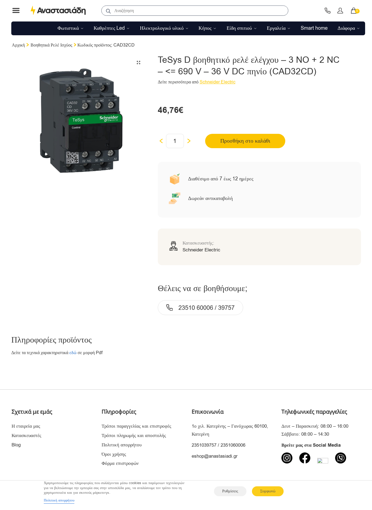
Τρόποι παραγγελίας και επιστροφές (136, 426)
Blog (16, 445)
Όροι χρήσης (114, 454)
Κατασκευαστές (26, 435)
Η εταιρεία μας (26, 426)
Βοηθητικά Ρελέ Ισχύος (51, 45)
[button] (138, 62)
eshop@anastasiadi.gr (215, 456)
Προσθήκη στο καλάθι (245, 141)
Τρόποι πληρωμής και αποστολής (134, 435)
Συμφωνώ (267, 491)
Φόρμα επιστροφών (120, 463)
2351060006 (233, 445)
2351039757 (204, 445)
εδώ (73, 353)
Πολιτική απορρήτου (122, 445)
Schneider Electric (217, 82)
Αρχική (18, 45)
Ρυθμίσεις (230, 491)
